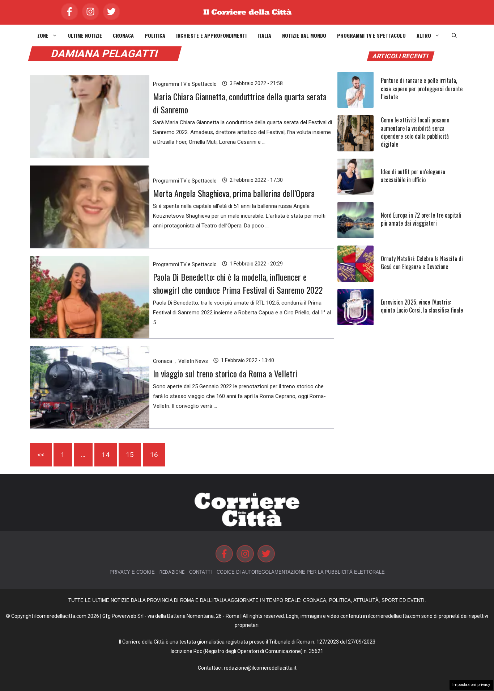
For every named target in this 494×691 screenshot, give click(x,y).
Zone (42, 35)
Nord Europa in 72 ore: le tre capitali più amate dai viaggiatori (421, 219)
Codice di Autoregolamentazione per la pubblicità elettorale (301, 572)
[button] (454, 35)
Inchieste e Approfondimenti (211, 35)
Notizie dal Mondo (304, 35)
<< (40, 455)
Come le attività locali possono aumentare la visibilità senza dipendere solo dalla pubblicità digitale (415, 132)
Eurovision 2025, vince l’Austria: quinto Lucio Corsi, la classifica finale (422, 306)
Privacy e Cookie (132, 572)
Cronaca (123, 35)
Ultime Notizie (85, 35)
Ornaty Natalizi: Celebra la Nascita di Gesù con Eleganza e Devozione (422, 262)
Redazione (171, 572)
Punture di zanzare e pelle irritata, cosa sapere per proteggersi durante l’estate (422, 88)
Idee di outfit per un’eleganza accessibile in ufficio (413, 175)
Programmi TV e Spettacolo (371, 35)
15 (130, 455)
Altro (424, 35)
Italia (264, 35)
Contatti (200, 572)
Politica (155, 35)
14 (106, 455)
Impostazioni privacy (471, 684)
